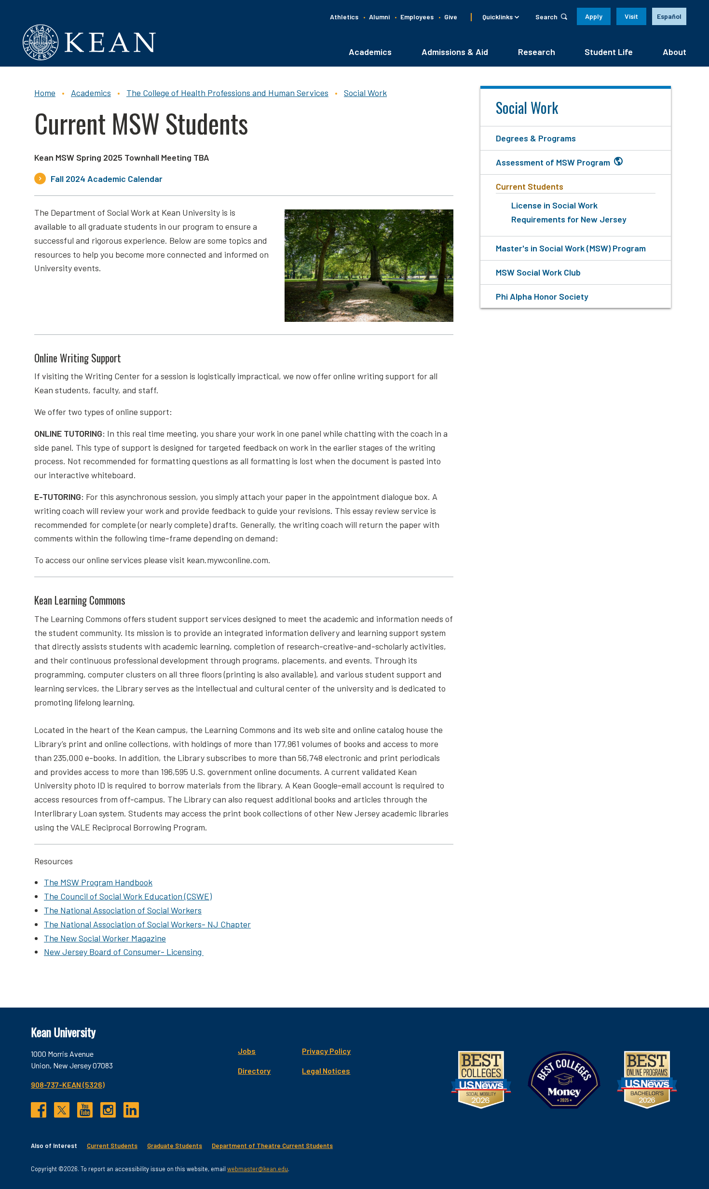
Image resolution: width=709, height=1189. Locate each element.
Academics (370, 51)
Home (44, 92)
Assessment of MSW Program (553, 162)
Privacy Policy (326, 1050)
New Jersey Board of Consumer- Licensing (124, 951)
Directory (254, 1070)
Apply (593, 16)
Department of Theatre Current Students (272, 1145)
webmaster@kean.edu (257, 1169)
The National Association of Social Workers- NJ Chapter (147, 924)
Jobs (247, 1050)
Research (536, 51)
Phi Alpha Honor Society (542, 296)
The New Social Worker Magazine (105, 938)
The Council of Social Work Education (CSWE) (128, 896)
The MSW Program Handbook (98, 882)
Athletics (344, 17)
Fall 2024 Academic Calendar (107, 178)
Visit (631, 16)
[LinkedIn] (131, 1110)
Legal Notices (326, 1070)
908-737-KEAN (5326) (68, 1084)
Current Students (529, 186)
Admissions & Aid (455, 51)
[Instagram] (108, 1110)
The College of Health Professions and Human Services (227, 92)
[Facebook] (38, 1110)
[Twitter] (61, 1110)
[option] (669, 16)
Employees (417, 17)
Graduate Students (174, 1145)
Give (450, 17)
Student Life (609, 51)
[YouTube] (85, 1110)
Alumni (379, 17)
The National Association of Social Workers (123, 910)
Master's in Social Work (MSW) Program (571, 248)
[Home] (89, 42)
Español (669, 16)
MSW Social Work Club (538, 272)
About (674, 51)
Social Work (365, 92)
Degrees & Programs (536, 138)
